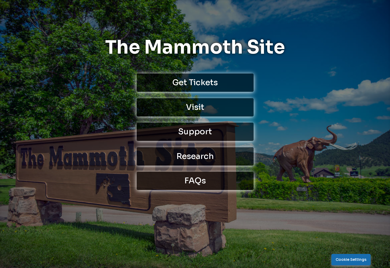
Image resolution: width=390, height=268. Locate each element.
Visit (195, 107)
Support (195, 132)
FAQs (195, 181)
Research (195, 156)
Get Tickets (195, 82)
